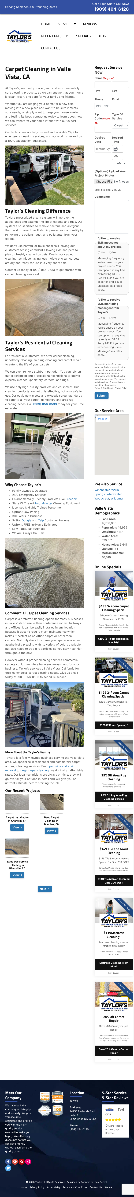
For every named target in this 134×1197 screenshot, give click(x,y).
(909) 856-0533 (45, 404)
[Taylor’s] (18, 36)
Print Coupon (113, 649)
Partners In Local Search (94, 1182)
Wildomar (117, 498)
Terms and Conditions (75, 1187)
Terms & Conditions (104, 388)
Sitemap (108, 1187)
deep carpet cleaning (34, 770)
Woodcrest (102, 498)
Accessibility (53, 1187)
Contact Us (50, 48)
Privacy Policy (121, 388)
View (16, 827)
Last (114, 90)
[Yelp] (21, 1162)
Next (43, 888)
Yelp (41, 520)
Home (46, 23)
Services (65, 23)
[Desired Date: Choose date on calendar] (115, 149)
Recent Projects (55, 36)
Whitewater (114, 494)
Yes (103, 252)
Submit (101, 395)
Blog (102, 36)
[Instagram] (28, 1162)
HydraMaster (43, 503)
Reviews (90, 23)
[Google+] (15, 1162)
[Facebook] (8, 1162)
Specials (83, 36)
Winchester (102, 490)
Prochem (71, 499)
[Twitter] (8, 1168)
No (114, 252)
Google (26, 520)
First (97, 90)
